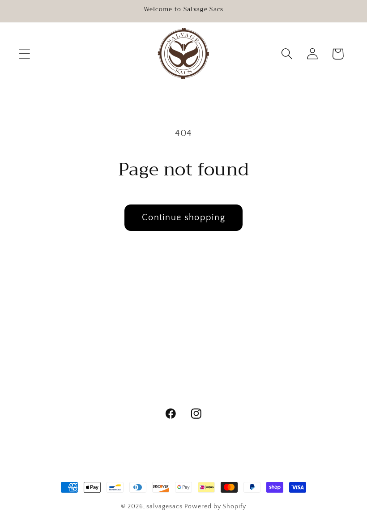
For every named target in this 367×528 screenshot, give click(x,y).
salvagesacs (164, 506)
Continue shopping (183, 217)
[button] (24, 54)
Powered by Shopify (215, 506)
